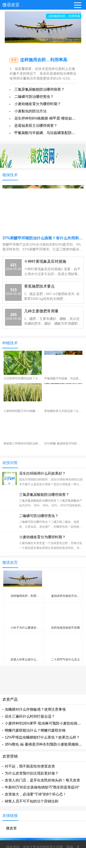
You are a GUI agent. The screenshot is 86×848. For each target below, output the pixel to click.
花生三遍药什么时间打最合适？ (30, 716)
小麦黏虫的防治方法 (30, 111)
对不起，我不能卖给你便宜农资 (30, 766)
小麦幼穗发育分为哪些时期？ (37, 104)
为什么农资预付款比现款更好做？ (32, 773)
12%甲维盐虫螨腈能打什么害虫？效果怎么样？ (42, 737)
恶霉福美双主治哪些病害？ (35, 125)
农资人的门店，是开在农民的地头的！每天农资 (42, 780)
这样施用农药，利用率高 (43, 59)
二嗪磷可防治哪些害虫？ (34, 96)
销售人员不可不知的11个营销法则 (31, 801)
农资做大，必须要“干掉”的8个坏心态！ (35, 794)
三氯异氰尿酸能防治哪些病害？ (39, 89)
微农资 (11, 828)
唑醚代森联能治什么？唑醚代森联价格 (35, 730)
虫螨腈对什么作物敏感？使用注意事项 (35, 709)
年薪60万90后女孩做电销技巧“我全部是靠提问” (42, 787)
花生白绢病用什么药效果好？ (42, 473)
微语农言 (11, 4)
